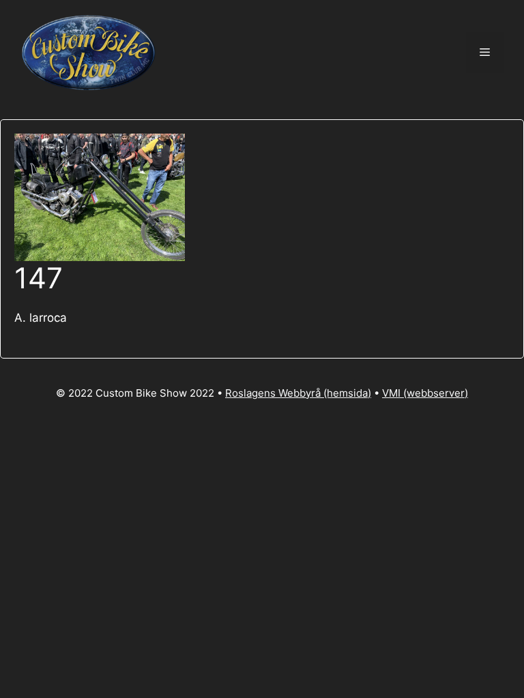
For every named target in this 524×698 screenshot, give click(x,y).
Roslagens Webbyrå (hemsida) (298, 392)
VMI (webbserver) (425, 392)
